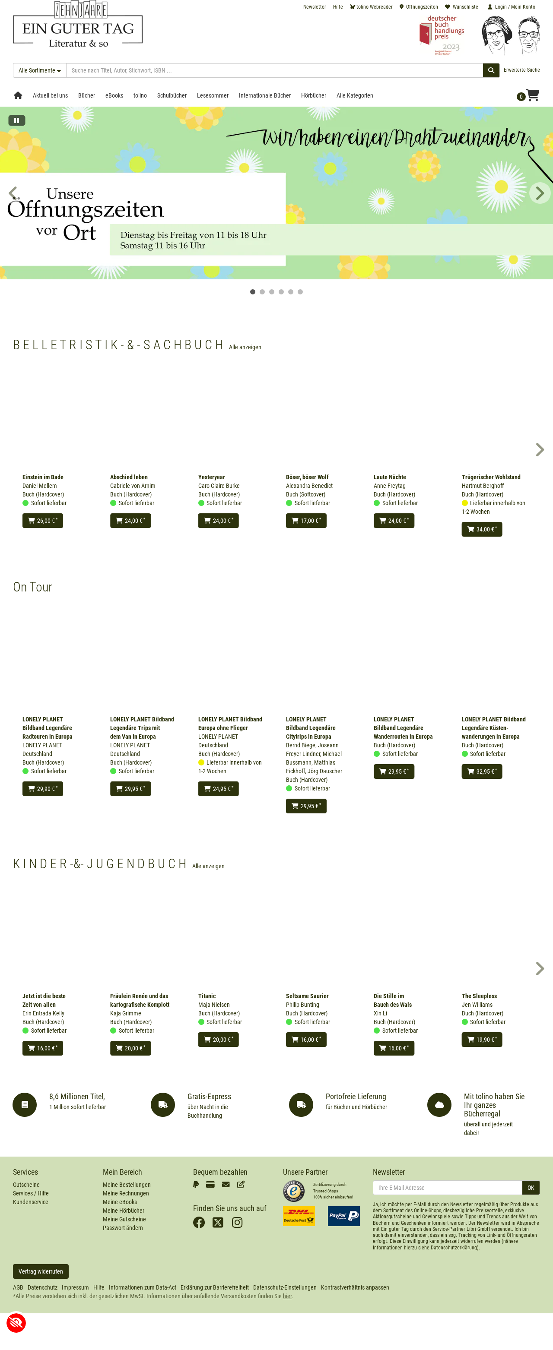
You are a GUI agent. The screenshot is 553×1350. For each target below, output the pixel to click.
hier (287, 1296)
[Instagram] (239, 1224)
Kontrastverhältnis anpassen (355, 1287)
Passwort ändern (123, 1227)
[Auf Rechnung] (227, 1184)
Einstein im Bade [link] (43, 477)
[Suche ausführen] (491, 70)
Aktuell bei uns (50, 95)
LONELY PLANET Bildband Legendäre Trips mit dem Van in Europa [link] (142, 728)
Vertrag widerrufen (41, 1271)
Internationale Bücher (265, 95)
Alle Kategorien (355, 95)
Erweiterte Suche (522, 70)
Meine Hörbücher (123, 1210)
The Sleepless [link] (479, 996)
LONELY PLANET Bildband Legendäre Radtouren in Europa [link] (47, 728)
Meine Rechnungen (126, 1193)
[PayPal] (197, 1184)
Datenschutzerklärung (454, 1248)
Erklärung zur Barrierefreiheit (215, 1287)
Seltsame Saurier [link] (307, 996)
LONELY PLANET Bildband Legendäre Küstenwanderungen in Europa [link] (494, 728)
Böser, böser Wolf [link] (307, 477)
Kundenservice (30, 1201)
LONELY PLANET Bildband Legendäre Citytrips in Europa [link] (311, 728)
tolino (140, 95)
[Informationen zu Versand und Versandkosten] (299, 1216)
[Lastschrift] (242, 1184)
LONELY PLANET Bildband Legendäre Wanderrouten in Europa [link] (403, 728)
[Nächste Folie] (540, 193)
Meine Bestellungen (127, 1184)
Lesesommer (213, 95)
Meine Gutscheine (124, 1219)
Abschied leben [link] (129, 477)
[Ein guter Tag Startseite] (78, 22)
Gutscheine (26, 1184)
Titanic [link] (207, 996)
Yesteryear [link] (211, 477)
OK (531, 1187)
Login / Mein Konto (515, 7)
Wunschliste (465, 7)
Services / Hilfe (31, 1193)
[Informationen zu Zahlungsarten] (344, 1216)
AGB (18, 1287)
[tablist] (276, 291)
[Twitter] (220, 1224)
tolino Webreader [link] (374, 7)
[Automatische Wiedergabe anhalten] (17, 122)
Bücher (86, 95)
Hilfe (338, 7)
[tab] (252, 291)
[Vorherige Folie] (13, 193)
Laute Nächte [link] (390, 477)
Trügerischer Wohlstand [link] (491, 477)
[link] (276, 193)
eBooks (114, 95)
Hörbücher (313, 95)
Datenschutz (42, 1287)
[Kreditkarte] (212, 1184)
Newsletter (314, 7)
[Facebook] (200, 1224)
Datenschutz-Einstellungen (285, 1287)
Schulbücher (172, 95)
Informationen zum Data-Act (142, 1287)
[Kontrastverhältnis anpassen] (16, 1323)
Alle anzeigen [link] (245, 347)
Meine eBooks (120, 1201)
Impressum (75, 1287)
